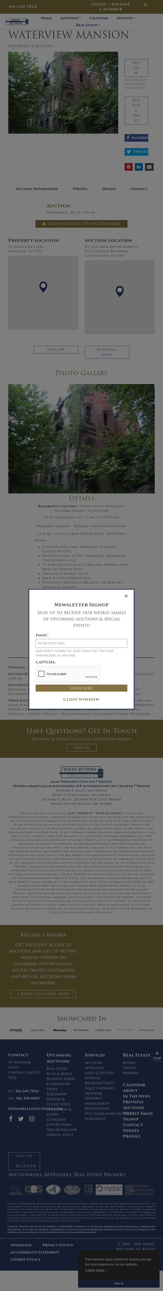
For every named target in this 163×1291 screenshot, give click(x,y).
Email (42, 635)
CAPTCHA (45, 662)
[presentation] (68, 674)
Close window (81, 699)
